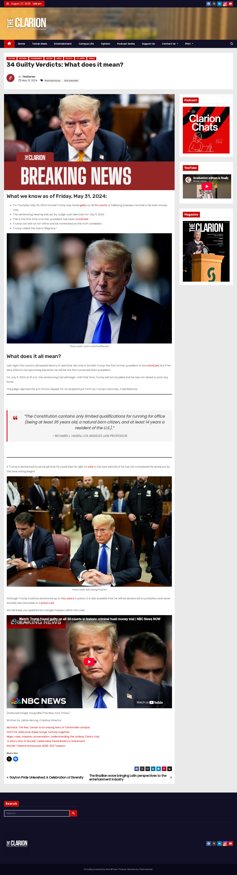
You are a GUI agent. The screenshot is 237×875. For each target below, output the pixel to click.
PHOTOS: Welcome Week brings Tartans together (38, 732)
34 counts (101, 205)
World (92, 58)
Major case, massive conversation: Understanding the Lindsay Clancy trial (53, 736)
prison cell (47, 603)
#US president (71, 80)
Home (21, 43)
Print (188, 43)
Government (36, 58)
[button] (231, 44)
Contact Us (169, 43)
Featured (23, 58)
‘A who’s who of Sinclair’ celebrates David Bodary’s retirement (46, 741)
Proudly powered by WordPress (101, 869)
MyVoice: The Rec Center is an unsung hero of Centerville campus (48, 727)
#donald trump (52, 80)
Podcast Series (126, 43)
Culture (11, 58)
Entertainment (63, 43)
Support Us (148, 43)
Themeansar (146, 869)
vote (90, 467)
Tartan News (39, 43)
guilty (83, 205)
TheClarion (28, 76)
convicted (81, 219)
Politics (69, 58)
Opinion (105, 43)
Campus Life (86, 43)
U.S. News (81, 58)
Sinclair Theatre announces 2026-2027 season (36, 746)
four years (67, 598)
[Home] (9, 44)
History (49, 58)
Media (59, 58)
